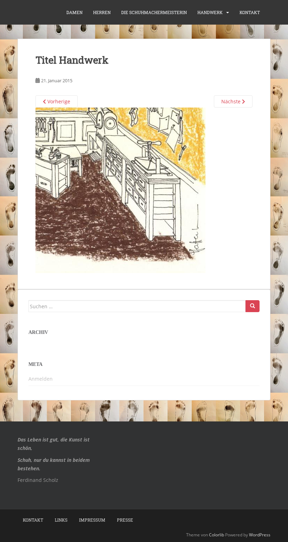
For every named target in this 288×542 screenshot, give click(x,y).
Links (61, 520)
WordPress (259, 535)
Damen (74, 12)
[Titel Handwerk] (120, 190)
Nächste (231, 101)
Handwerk (210, 12)
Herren (102, 12)
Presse (125, 520)
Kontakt (250, 12)
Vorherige (58, 101)
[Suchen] (253, 306)
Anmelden (40, 378)
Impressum (92, 520)
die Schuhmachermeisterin (154, 12)
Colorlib (216, 535)
